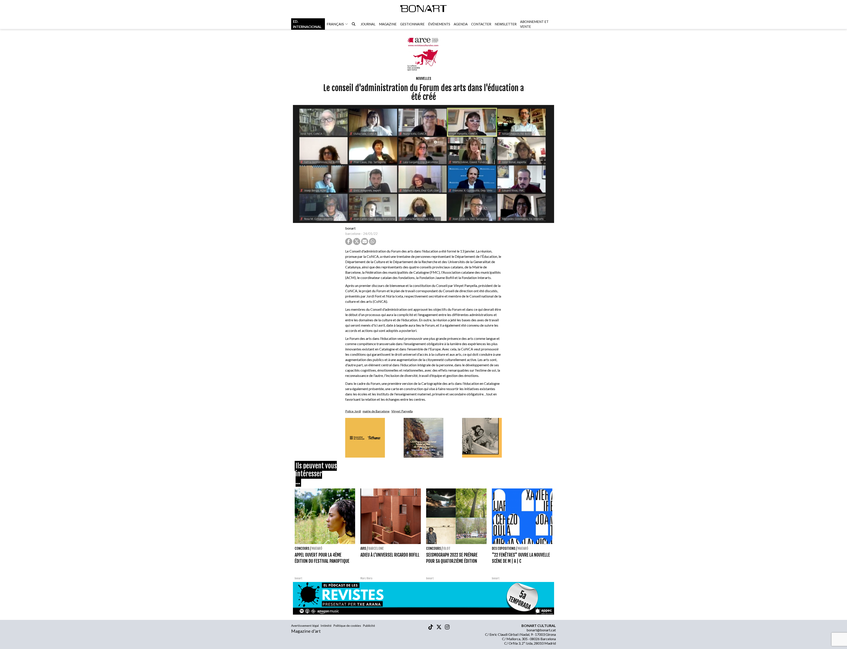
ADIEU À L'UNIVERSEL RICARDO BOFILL (390, 555)
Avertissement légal (305, 625)
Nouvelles (423, 78)
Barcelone (376, 548)
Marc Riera (366, 578)
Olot (446, 548)
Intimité (326, 625)
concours (302, 548)
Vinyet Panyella (402, 411)
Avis (363, 548)
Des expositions (503, 548)
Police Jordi (353, 411)
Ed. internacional (307, 24)
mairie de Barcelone (376, 411)
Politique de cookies (347, 625)
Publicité (369, 625)
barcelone (352, 233)
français (335, 24)
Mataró (317, 548)
